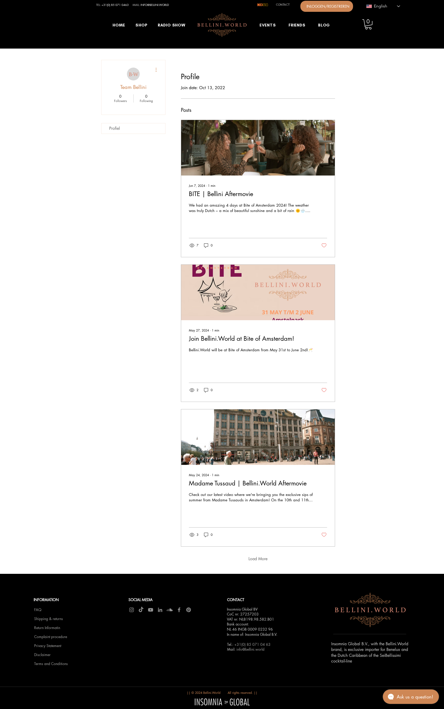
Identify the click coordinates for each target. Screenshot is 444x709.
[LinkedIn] (160, 610)
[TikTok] (141, 610)
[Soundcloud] (169, 610)
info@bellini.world (250, 649)
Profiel (114, 128)
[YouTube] (150, 610)
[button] (368, 24)
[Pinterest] (189, 610)
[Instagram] (131, 610)
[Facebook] (179, 610)
